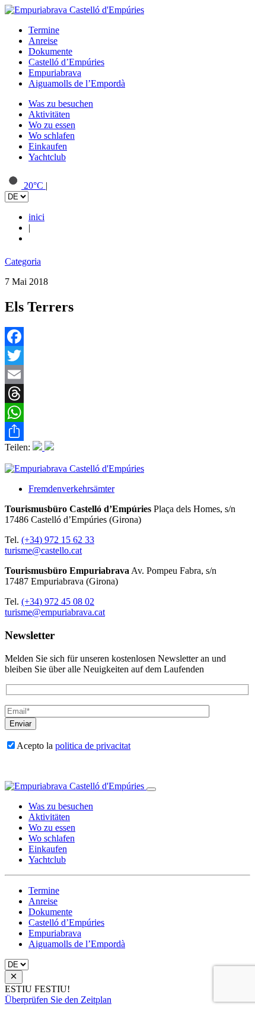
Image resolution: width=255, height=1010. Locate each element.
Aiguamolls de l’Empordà (76, 83)
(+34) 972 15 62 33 (57, 540)
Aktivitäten (49, 114)
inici (36, 217)
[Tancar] (151, 789)
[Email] (127, 374)
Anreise (43, 41)
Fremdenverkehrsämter (71, 489)
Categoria (23, 261)
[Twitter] (127, 355)
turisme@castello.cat (43, 550)
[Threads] (127, 393)
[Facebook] (127, 336)
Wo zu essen (51, 125)
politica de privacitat (92, 746)
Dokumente (50, 51)
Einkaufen (47, 146)
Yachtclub (47, 157)
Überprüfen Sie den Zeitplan (58, 1000)
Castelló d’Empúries (66, 62)
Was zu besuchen (60, 104)
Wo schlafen (51, 136)
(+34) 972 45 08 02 (57, 601)
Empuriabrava (54, 73)
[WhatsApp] (127, 412)
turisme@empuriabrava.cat (55, 612)
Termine (43, 30)
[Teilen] (127, 431)
